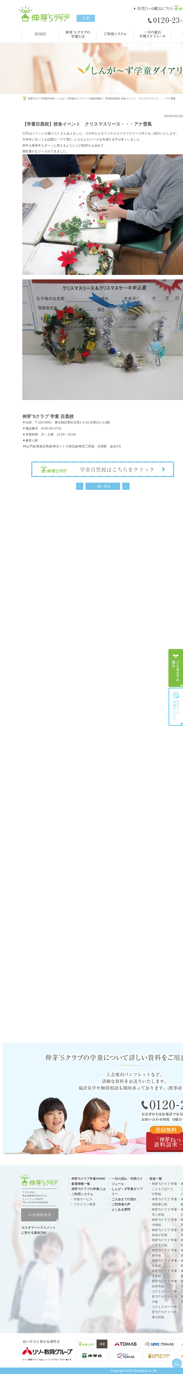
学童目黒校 (95, 98)
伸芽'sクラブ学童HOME (41, 98)
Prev (79, 486)
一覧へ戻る (102, 486)
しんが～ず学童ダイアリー (72, 98)
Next (125, 486)
